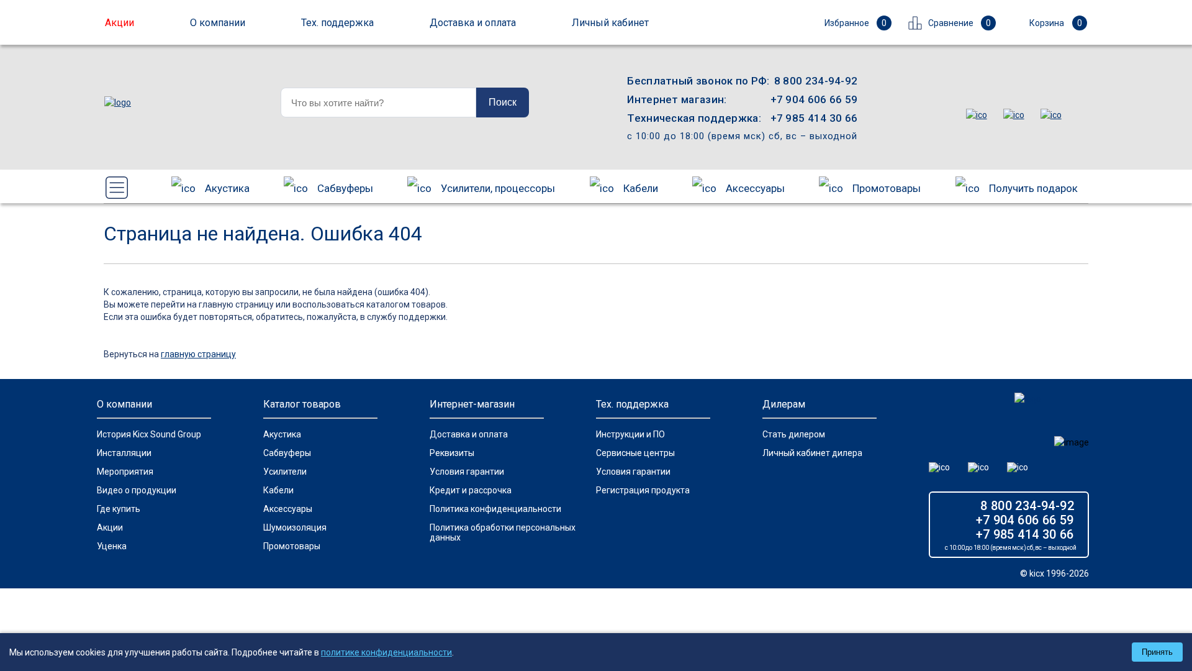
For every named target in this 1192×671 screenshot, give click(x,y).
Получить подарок (1033, 188)
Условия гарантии (467, 472)
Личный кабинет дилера (812, 453)
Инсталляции (124, 453)
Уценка (112, 546)
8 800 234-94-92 (816, 81)
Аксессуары (755, 188)
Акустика (227, 188)
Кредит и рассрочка (471, 490)
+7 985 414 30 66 (814, 118)
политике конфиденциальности (386, 652)
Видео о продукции (136, 490)
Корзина (1055, 23)
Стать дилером (793, 434)
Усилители (285, 472)
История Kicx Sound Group (149, 434)
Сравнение (959, 23)
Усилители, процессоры (498, 188)
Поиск (503, 102)
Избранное (855, 23)
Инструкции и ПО (630, 434)
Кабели (640, 188)
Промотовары (886, 188)
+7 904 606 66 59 (814, 99)
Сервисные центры (635, 453)
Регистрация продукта (643, 490)
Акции (110, 527)
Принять (1157, 652)
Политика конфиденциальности (495, 509)
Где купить (118, 509)
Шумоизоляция (295, 527)
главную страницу (198, 354)
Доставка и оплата (469, 434)
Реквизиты (452, 453)
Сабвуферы (345, 188)
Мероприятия (125, 472)
